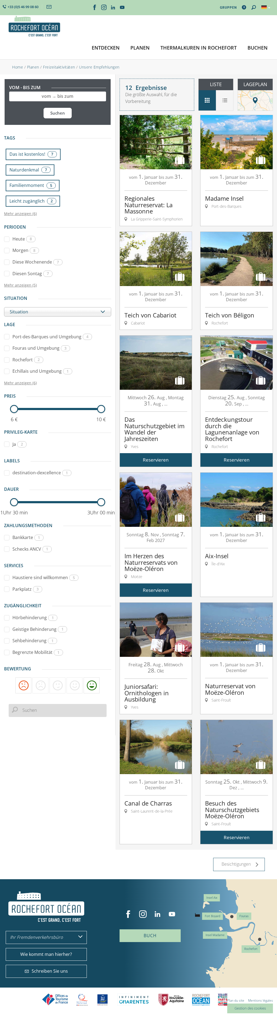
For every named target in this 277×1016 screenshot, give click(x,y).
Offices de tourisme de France (55, 1000)
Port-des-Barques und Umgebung (50, 337)
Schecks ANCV (30, 549)
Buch (150, 936)
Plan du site (235, 1000)
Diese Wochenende (35, 262)
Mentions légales (260, 1000)
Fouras (244, 916)
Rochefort (26, 360)
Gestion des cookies (250, 1008)
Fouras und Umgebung (39, 348)
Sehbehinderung (33, 641)
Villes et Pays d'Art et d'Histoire (222, 1000)
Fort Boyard (212, 916)
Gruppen (228, 7)
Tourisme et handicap (102, 1000)
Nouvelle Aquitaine (171, 1000)
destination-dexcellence (40, 473)
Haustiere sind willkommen (43, 577)
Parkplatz (25, 589)
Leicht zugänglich (31, 201)
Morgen (23, 250)
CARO (201, 1000)
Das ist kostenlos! (31, 154)
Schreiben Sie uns (50, 971)
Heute (22, 239)
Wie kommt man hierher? (46, 954)
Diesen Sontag (30, 274)
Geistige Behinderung (38, 629)
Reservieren (156, 460)
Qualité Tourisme (82, 1000)
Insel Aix (211, 898)
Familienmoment (30, 185)
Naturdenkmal (28, 170)
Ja (17, 444)
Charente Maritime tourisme (133, 1000)
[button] (105, 48)
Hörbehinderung (33, 618)
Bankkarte (26, 537)
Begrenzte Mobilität (36, 652)
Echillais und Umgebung (40, 371)
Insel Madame (215, 935)
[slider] (14, 409)
